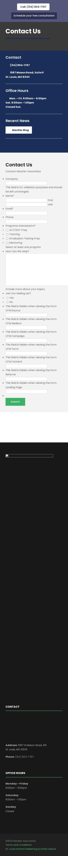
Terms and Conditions (19, 844)
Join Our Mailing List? (18, 293)
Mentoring (15, 243)
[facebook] (23, 427)
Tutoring (14, 234)
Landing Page (14, 387)
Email (9, 208)
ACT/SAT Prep (18, 230)
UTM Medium (14, 323)
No (11, 302)
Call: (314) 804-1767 (33, 7)
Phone (9, 217)
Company (12, 179)
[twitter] (38, 427)
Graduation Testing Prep (24, 238)
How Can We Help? (17, 251)
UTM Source (13, 310)
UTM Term (12, 349)
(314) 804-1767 (20, 65)
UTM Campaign (15, 336)
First (50, 200)
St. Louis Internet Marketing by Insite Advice (31, 849)
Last (50, 204)
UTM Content (14, 361)
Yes (11, 298)
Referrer (11, 374)
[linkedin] (29, 427)
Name (10, 196)
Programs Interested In (21, 226)
